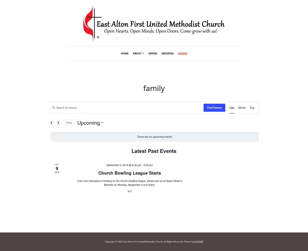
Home (125, 53)
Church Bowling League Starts (129, 173)
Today (69, 122)
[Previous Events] (51, 123)
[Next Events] (58, 123)
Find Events (214, 107)
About (137, 53)
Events (182, 53)
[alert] (155, 137)
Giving (152, 53)
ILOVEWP (198, 241)
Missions (167, 53)
